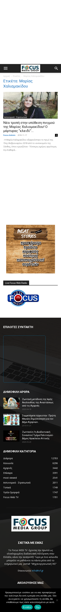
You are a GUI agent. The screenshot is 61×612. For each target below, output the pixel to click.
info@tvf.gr (37, 570)
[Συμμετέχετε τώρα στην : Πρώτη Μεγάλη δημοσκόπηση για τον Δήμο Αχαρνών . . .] (11, 419)
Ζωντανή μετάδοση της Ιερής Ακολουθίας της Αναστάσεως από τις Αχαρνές (38, 402)
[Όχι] (57, 600)
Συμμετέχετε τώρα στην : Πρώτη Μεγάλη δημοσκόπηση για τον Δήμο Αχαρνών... (39, 418)
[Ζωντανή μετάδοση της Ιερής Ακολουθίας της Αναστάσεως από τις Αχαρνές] (11, 403)
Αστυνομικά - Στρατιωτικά (15, 117)
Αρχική (6, 76)
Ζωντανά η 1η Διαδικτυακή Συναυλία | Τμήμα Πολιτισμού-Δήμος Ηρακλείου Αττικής (38, 435)
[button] (5, 68)
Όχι (38, 607)
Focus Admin (9, 135)
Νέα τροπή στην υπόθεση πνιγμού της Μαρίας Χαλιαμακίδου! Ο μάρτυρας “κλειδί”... (29, 127)
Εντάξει (27, 607)
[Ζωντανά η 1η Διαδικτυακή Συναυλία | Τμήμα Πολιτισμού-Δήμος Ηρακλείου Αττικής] (11, 436)
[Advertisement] (30, 32)
